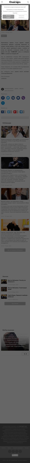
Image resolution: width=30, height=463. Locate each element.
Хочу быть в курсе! (8, 16)
